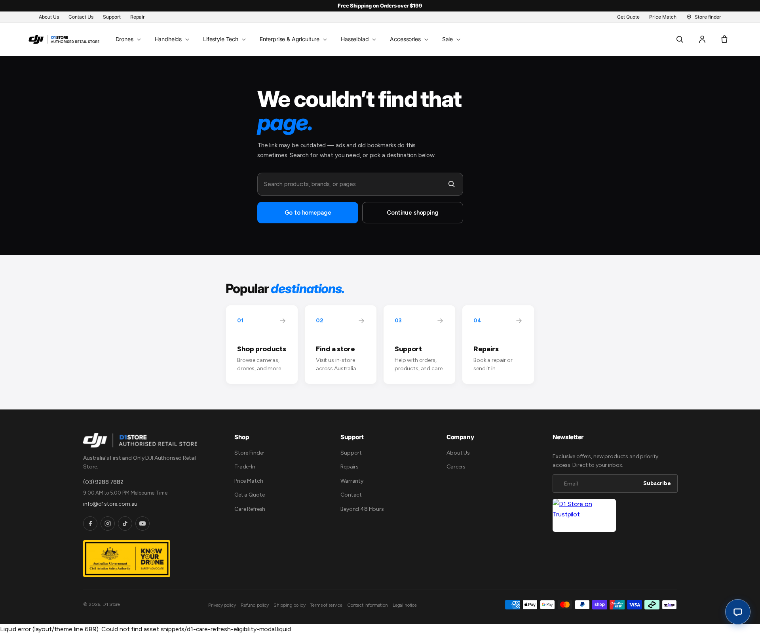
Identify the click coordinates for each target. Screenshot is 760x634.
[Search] (452, 184)
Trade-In (244, 466)
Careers (456, 466)
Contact (351, 494)
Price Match (248, 481)
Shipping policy (290, 605)
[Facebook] (90, 523)
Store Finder (249, 452)
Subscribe (657, 483)
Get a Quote (249, 494)
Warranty (351, 481)
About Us (458, 452)
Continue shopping (412, 212)
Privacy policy (222, 605)
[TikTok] (125, 523)
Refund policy (255, 605)
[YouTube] (142, 523)
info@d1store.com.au (110, 504)
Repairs (349, 466)
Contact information (367, 605)
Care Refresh (249, 509)
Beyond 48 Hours (362, 509)
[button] (127, 39)
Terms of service (326, 605)
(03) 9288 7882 (103, 482)
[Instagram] (108, 523)
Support (351, 452)
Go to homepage (308, 212)
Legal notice (405, 605)
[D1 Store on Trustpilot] (584, 515)
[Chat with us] (737, 611)
